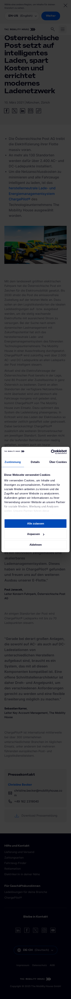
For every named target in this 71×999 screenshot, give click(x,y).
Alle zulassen (35, 523)
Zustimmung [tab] (13, 461)
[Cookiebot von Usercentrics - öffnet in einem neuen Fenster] (51, 452)
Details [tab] (35, 461)
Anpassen (33, 534)
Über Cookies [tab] (58, 461)
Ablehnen (35, 544)
